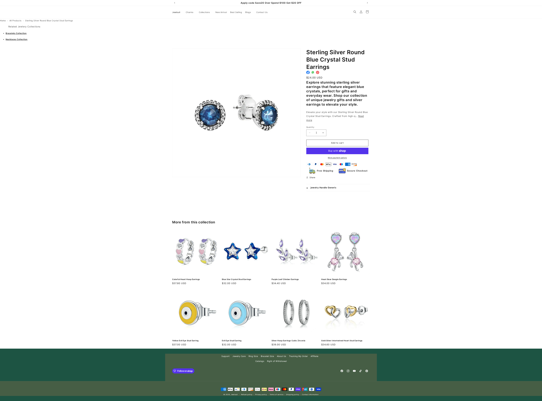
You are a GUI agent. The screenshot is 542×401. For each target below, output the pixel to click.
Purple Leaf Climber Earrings (285, 279)
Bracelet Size (267, 356)
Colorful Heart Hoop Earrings (186, 279)
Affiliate (314, 356)
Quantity (310, 127)
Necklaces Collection (17, 39)
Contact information (310, 394)
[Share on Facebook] (308, 73)
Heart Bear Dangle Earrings (334, 279)
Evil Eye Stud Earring (232, 340)
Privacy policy (261, 394)
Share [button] (312, 177)
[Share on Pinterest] (317, 73)
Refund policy (246, 394)
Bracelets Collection (16, 33)
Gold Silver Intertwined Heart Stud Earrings (341, 340)
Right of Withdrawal (277, 361)
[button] (190, 12)
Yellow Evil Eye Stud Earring (185, 340)
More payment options (337, 158)
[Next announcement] (367, 3)
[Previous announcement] (174, 3)
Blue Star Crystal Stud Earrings (236, 279)
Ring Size (253, 356)
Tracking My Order (298, 356)
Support (225, 356)
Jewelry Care (239, 356)
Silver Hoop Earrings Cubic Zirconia (288, 340)
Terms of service (276, 394)
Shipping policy (292, 394)
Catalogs (259, 361)
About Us (281, 356)
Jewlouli (234, 394)
